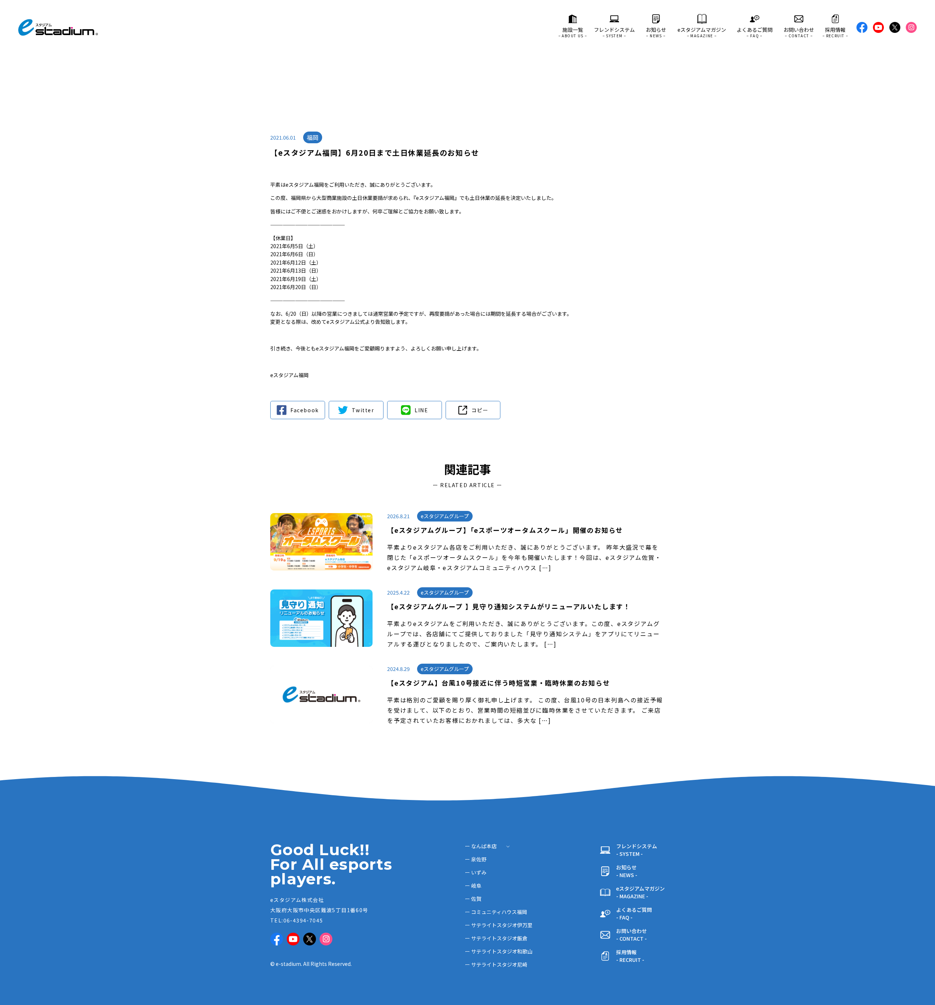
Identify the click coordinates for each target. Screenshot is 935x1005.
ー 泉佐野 (475, 859)
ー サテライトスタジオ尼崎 (496, 964)
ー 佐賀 (473, 898)
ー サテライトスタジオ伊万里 (499, 925)
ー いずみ (475, 872)
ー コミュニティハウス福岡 (496, 911)
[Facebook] (298, 410)
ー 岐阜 (473, 885)
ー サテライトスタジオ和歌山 (499, 951)
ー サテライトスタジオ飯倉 (496, 938)
